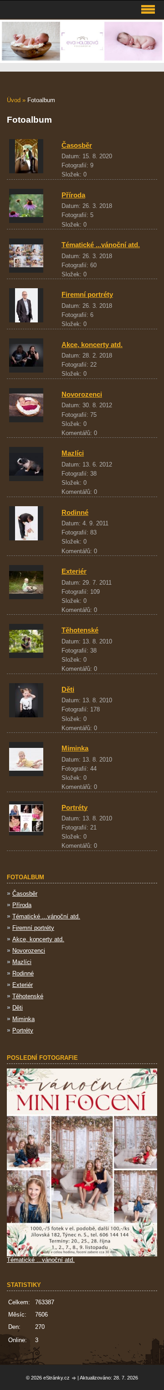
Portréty (74, 807)
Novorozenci (82, 394)
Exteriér (74, 571)
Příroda (73, 195)
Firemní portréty (87, 294)
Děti (68, 689)
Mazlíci (73, 453)
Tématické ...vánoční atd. (101, 245)
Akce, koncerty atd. (92, 344)
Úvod (13, 100)
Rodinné (75, 512)
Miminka (75, 748)
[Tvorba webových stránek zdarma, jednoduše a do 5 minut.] (74, 1378)
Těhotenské (80, 630)
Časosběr (77, 145)
